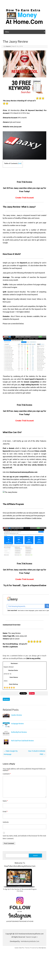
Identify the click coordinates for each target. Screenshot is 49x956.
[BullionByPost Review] (6, 737)
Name (5, 801)
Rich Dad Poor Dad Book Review (22, 741)
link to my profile (33, 658)
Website (6, 822)
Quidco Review (16, 715)
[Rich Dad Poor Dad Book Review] (6, 745)
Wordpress (42, 948)
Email (5, 811)
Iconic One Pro (19, 948)
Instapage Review (17, 723)
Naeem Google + (32, 937)
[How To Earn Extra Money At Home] (24, 26)
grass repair (38, 610)
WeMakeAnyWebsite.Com (30, 941)
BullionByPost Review (19, 732)
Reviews (6, 699)
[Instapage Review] (6, 728)
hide (19, 163)
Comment (7, 774)
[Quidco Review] (6, 720)
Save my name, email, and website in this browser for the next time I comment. (24, 837)
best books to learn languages (26, 610)
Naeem (8, 46)
